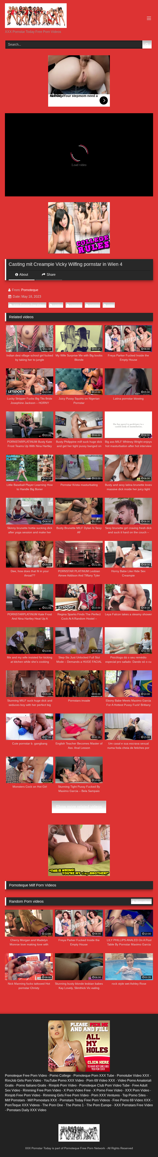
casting (57, 305)
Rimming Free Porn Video (42, 1090)
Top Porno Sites (134, 1095)
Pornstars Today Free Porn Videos (85, 1100)
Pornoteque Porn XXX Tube (93, 1075)
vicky (110, 305)
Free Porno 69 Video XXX (132, 1100)
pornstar (94, 305)
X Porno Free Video (107, 1090)
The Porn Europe (99, 1105)
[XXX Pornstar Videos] (79, 16)
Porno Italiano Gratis (31, 1085)
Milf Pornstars (15, 1100)
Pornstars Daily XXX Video (26, 1110)
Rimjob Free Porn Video (22, 1095)
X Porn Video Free (77, 1090)
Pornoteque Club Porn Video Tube (104, 1085)
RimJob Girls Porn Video (23, 1080)
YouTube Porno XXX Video (64, 1080)
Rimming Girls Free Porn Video (66, 1095)
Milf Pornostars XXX (42, 1100)
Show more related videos (79, 806)
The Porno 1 (75, 1105)
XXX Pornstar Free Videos (29, 305)
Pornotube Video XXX (133, 1075)
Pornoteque (29, 290)
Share (51, 274)
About (23, 274)
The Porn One (52, 1105)
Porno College (60, 1075)
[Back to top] (145, 1145)
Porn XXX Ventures (105, 1095)
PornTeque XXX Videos (22, 1105)
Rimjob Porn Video (63, 1085)
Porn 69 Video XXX (100, 1080)
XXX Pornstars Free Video (133, 1105)
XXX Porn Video (137, 1090)
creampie (75, 305)
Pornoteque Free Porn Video (26, 1075)
